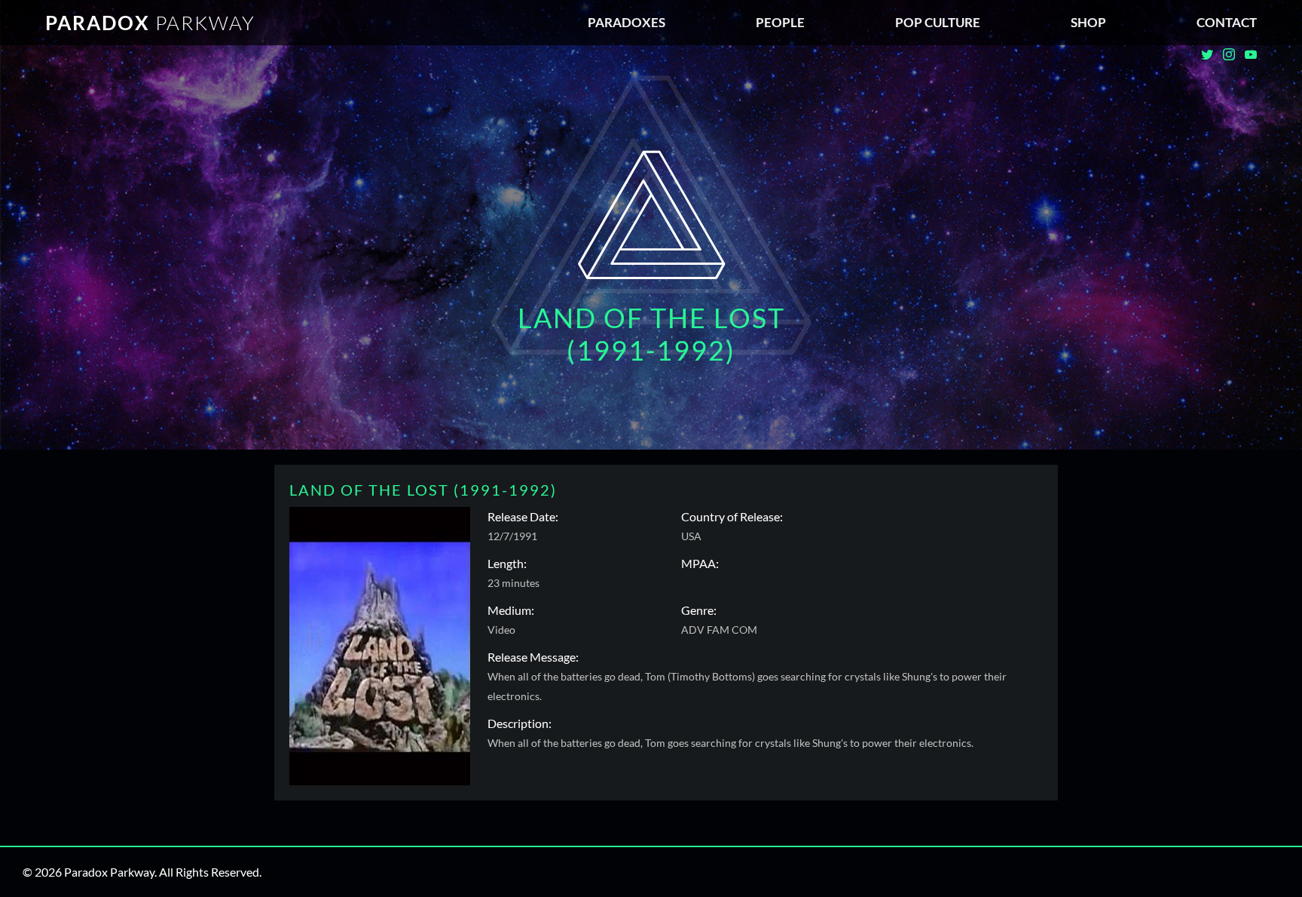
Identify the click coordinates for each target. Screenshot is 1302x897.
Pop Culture (937, 22)
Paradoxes (626, 22)
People (780, 22)
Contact (1227, 22)
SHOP (1088, 22)
